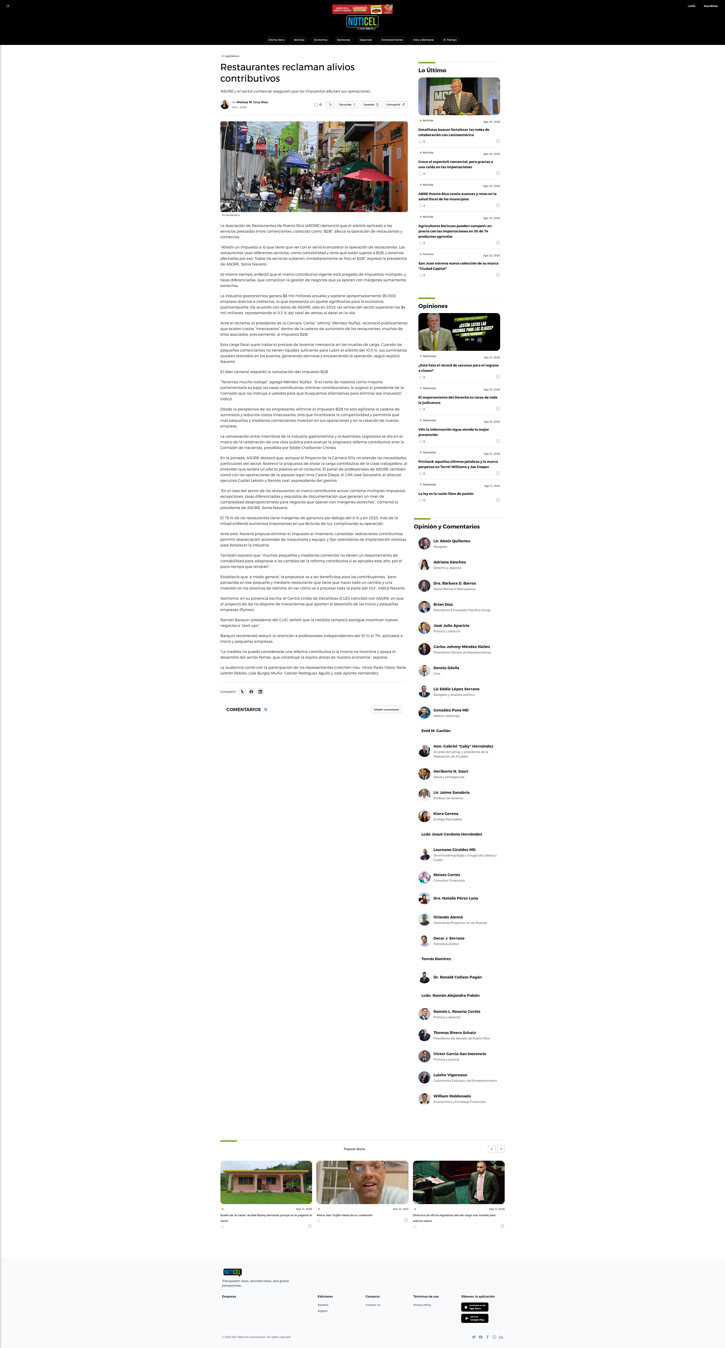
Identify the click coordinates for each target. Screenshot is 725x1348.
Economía (320, 39)
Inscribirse (711, 6)
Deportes (366, 39)
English (322, 1311)
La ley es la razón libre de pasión (446, 493)
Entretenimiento (392, 39)
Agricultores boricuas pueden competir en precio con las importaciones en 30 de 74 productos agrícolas (455, 231)
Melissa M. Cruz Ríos (252, 102)
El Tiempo (450, 39)
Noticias (299, 39)
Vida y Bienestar (423, 39)
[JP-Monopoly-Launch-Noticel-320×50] (362, 9)
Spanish (323, 1304)
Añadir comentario (386, 709)
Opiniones (343, 39)
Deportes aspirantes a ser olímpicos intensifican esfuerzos (451, 1215)
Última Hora (276, 39)
